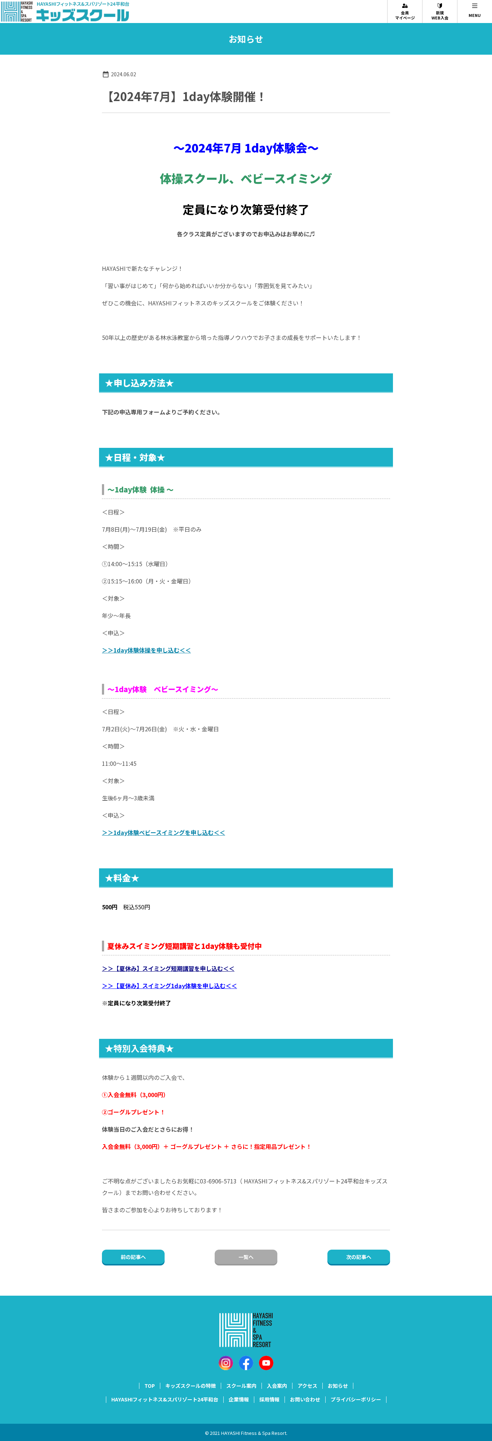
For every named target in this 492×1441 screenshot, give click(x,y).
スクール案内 (241, 1385)
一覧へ (246, 1256)
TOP (149, 1385)
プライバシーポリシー (356, 1399)
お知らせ (338, 1385)
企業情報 (239, 1399)
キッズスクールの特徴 (190, 1385)
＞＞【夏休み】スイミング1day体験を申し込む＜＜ (169, 985)
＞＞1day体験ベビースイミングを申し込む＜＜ (163, 832)
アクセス (307, 1385)
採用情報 (269, 1399)
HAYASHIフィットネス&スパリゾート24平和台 (164, 1399)
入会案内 (277, 1385)
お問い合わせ (305, 1399)
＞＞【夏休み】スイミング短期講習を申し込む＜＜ (168, 968)
